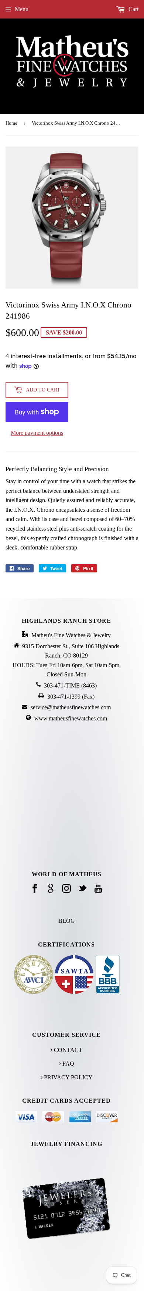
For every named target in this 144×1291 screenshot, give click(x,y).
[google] (50, 889)
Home (11, 123)
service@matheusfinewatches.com (71, 707)
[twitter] (82, 889)
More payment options (37, 433)
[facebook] (34, 889)
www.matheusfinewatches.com (70, 718)
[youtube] (98, 889)
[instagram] (66, 889)
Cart (132, 9)
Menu (21, 9)
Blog (66, 921)
